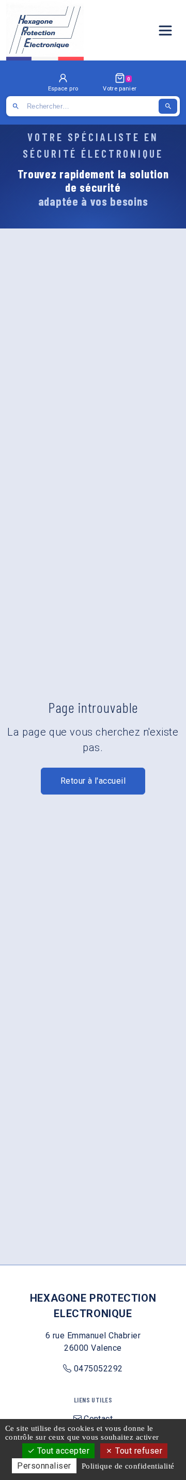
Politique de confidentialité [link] (128, 1466)
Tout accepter (62, 1451)
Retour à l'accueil (93, 781)
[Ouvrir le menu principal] (165, 30)
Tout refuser (137, 1451)
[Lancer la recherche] (168, 106)
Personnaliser (44, 1466)
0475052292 (98, 1369)
